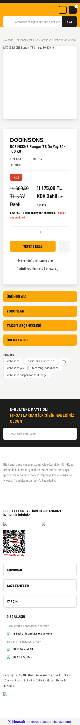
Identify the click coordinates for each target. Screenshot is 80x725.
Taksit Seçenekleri (24, 325)
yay (64, 361)
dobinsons (13, 361)
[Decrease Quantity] (14, 231)
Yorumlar (15, 311)
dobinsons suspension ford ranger (27, 375)
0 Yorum (16, 164)
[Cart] (73, 10)
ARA (69, 22)
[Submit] (71, 434)
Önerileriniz (17, 340)
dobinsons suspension (41, 361)
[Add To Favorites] (64, 246)
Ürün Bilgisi (17, 296)
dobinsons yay (15, 368)
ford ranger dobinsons (45, 368)
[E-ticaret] (39, 722)
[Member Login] (63, 10)
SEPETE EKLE (32, 246)
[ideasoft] (16, 722)
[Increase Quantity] (65, 231)
